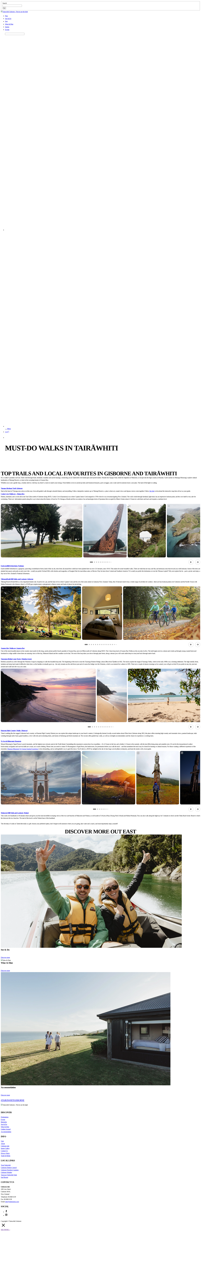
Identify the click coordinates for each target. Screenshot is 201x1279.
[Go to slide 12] (110, 644)
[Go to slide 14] (114, 644)
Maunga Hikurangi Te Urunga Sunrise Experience (22, 749)
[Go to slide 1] (91, 562)
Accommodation (6, 1132)
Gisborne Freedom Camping (9, 1170)
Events (7, 30)
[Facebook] (6, 1212)
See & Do (8, 19)
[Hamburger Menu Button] (6, 429)
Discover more (5, 957)
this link (151, 491)
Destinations (4, 1117)
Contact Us (4, 1151)
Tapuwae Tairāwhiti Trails (9, 1175)
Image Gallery (5, 1148)
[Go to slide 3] (96, 562)
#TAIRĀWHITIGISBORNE (12, 1100)
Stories (7, 27)
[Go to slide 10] (106, 644)
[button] (100, 1225)
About (3, 1143)
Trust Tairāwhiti (5, 1165)
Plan (6, 16)
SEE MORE (5, 1230)
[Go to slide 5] (100, 562)
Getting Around (5, 1129)
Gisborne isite (5, 1146)
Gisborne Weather (6, 1172)
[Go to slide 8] (107, 562)
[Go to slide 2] (94, 562)
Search (5, 3)
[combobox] (100, 5)
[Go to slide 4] (98, 562)
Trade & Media (5, 1156)
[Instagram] (6, 1215)
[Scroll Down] (4, 466)
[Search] (102, 230)
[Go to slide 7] (105, 562)
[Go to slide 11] (108, 644)
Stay (6, 21)
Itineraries (4, 1122)
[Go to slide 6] (102, 562)
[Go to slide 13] (112, 644)
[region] (100, 534)
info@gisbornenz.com (12, 1202)
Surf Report (4, 1177)
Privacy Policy (5, 1153)
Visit (2, 1141)
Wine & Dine (9, 24)
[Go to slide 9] (109, 562)
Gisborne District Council (9, 1167)
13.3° (7, 432)
